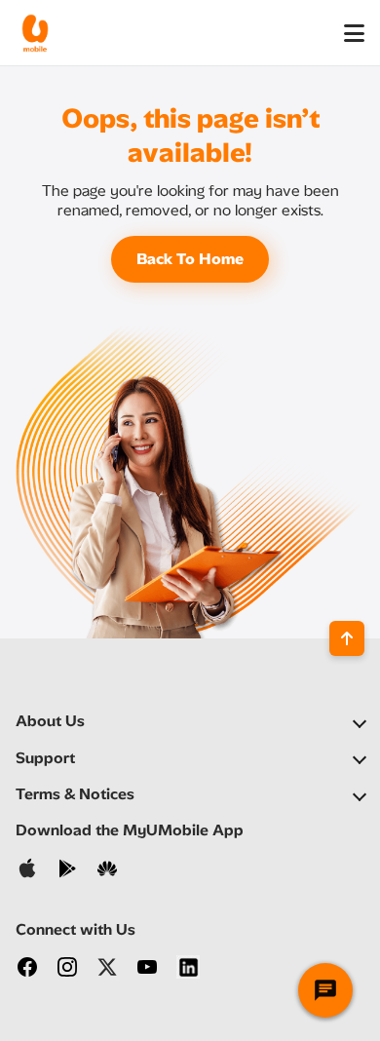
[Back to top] (346, 638)
